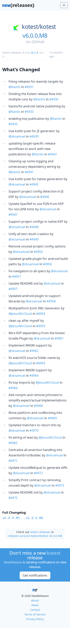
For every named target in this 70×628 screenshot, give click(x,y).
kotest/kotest (39, 26)
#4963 (40, 363)
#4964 (34, 375)
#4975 (13, 498)
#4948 (34, 227)
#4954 (40, 313)
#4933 (29, 112)
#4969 (52, 418)
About (35, 600)
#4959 (40, 326)
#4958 (51, 301)
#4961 (59, 338)
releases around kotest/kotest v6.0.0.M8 (35, 536)
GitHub (38, 41)
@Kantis (14, 87)
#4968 (38, 406)
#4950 (38, 252)
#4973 (59, 485)
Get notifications (35, 575)
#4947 (13, 214)
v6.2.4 (34, 52)
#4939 (34, 136)
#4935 (13, 124)
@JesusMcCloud (20, 313)
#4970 (34, 430)
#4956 (47, 264)
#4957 (13, 289)
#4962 (34, 351)
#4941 (29, 172)
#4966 (13, 388)
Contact (35, 610)
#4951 (16, 276)
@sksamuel (17, 136)
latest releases (40, 532)
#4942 (52, 154)
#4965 (13, 443)
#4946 (44, 197)
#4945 (34, 184)
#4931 (29, 87)
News (35, 605)
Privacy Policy (35, 619)
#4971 (13, 461)
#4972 (38, 473)
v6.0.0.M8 (35, 35)
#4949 (34, 239)
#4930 (53, 99)
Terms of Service (35, 614)
